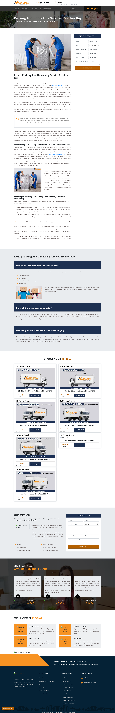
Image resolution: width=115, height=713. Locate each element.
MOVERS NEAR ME (46, 9)
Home (16, 21)
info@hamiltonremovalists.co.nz (92, 678)
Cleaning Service (67, 690)
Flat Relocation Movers (69, 694)
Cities (21, 21)
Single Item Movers (68, 697)
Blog (40, 684)
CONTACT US (71, 9)
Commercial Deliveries (69, 700)
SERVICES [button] (34, 9)
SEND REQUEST (87, 68)
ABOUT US (24, 9)
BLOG (56, 9)
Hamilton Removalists (58, 85)
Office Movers (66, 678)
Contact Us (42, 687)
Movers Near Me (43, 694)
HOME (17, 9)
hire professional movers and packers (56, 224)
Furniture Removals (68, 684)
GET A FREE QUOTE (92, 9)
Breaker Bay (28, 21)
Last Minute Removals (69, 703)
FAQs (62, 9)
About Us (41, 678)
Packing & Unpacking (68, 687)
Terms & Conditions (44, 690)
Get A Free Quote (83, 547)
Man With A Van (67, 681)
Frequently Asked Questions (46, 681)
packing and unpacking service (57, 154)
